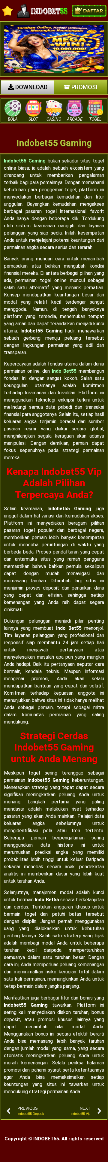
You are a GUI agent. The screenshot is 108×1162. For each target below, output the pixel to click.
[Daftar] (89, 11)
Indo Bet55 (64, 371)
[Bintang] (7, 10)
